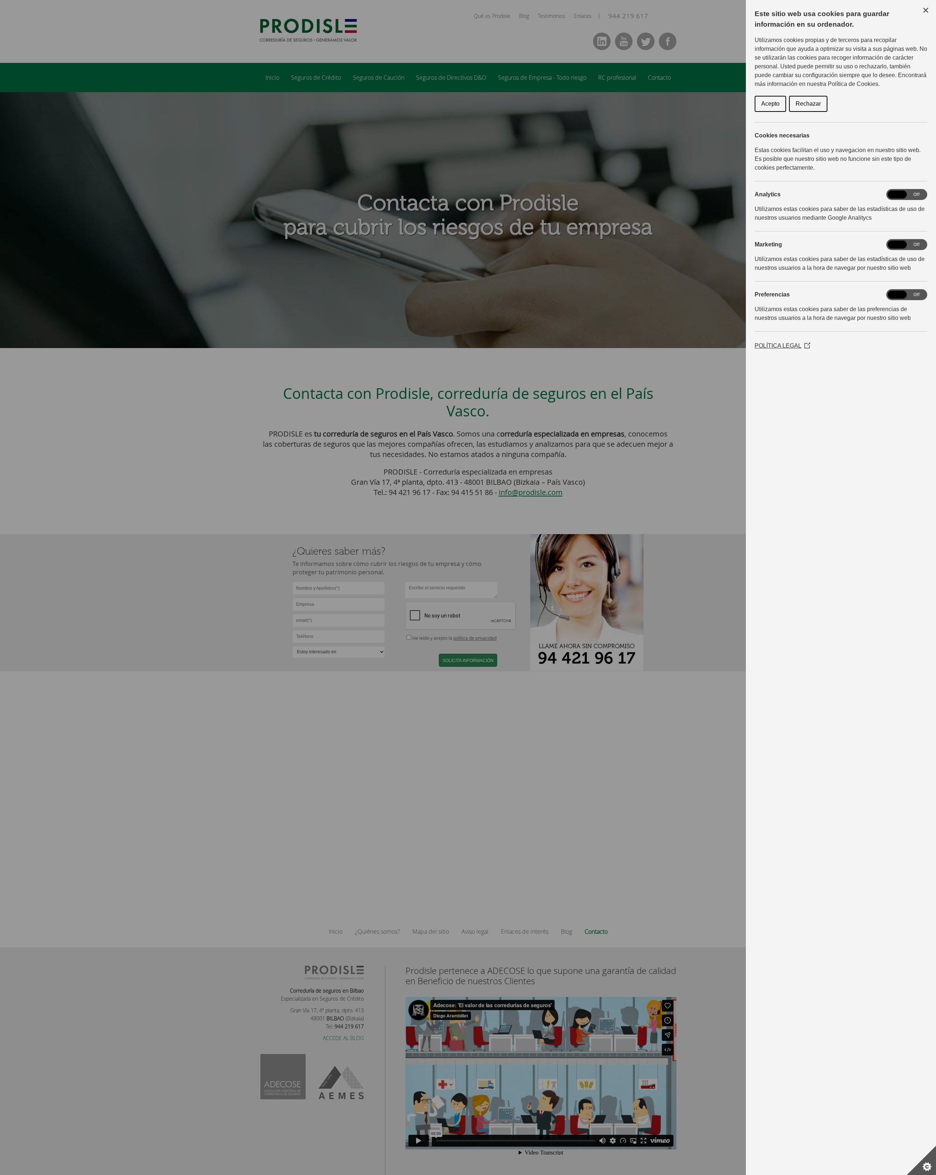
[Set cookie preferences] (921, 1160)
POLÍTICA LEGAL (782, 346)
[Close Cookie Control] (925, 10)
